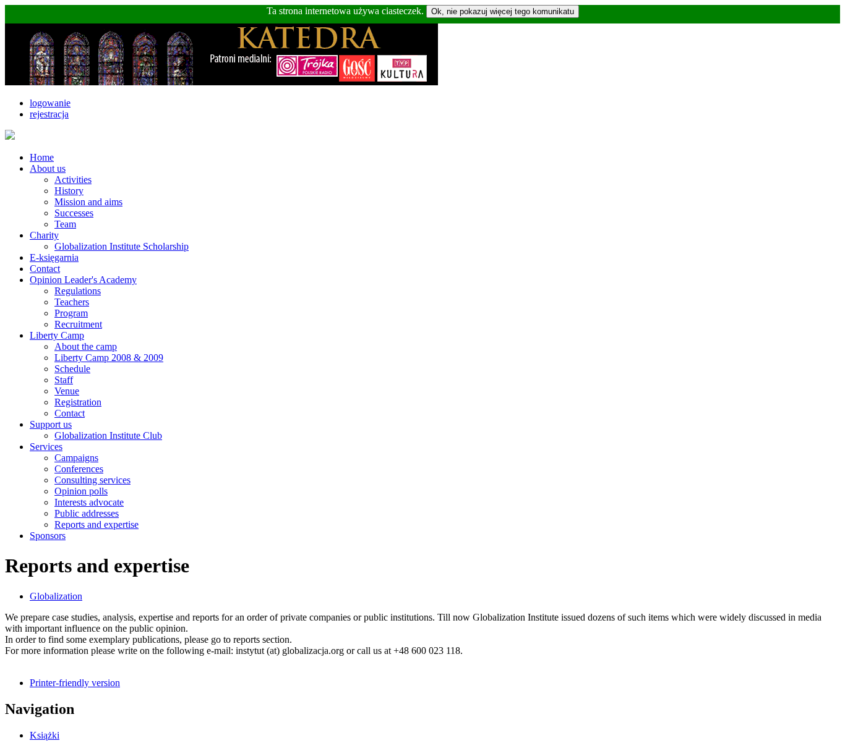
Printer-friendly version (75, 682)
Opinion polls (81, 491)
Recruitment (78, 324)
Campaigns (76, 457)
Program (71, 313)
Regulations (77, 291)
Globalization (56, 596)
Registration (77, 402)
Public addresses (86, 513)
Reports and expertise (96, 524)
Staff (63, 380)
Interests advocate (89, 502)
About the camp (85, 346)
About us (48, 168)
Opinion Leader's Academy (83, 279)
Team (65, 224)
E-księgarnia (54, 257)
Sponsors (48, 535)
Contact (45, 268)
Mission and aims (88, 202)
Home (42, 157)
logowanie (50, 103)
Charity (44, 235)
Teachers (71, 302)
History (69, 190)
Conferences (78, 469)
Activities (73, 179)
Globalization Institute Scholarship (121, 246)
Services (46, 446)
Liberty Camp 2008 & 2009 (108, 357)
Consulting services (92, 480)
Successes (73, 213)
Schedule (72, 368)
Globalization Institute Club (108, 435)
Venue (66, 391)
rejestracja (49, 114)
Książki (44, 735)
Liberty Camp (57, 335)
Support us (51, 424)
